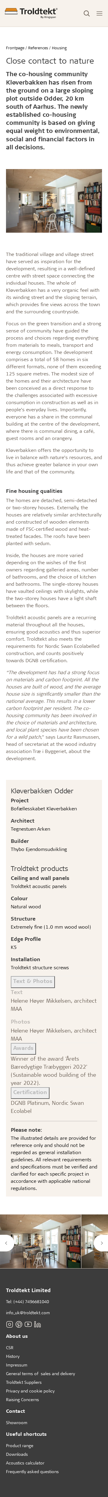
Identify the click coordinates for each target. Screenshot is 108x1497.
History (13, 1356)
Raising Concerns (22, 1399)
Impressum (16, 1365)
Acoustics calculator (25, 1463)
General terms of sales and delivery (40, 1373)
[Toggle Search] (87, 13)
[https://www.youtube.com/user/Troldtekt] (28, 1324)
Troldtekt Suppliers (24, 1382)
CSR (10, 1347)
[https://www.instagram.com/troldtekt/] (9, 1324)
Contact (15, 1411)
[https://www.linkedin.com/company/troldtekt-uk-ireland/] (37, 1324)
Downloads (17, 1454)
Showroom (16, 1422)
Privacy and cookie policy (30, 1391)
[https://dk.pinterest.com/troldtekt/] (18, 1324)
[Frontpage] (31, 13)
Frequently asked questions (32, 1471)
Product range (19, 1445)
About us (17, 1336)
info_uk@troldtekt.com (28, 1312)
